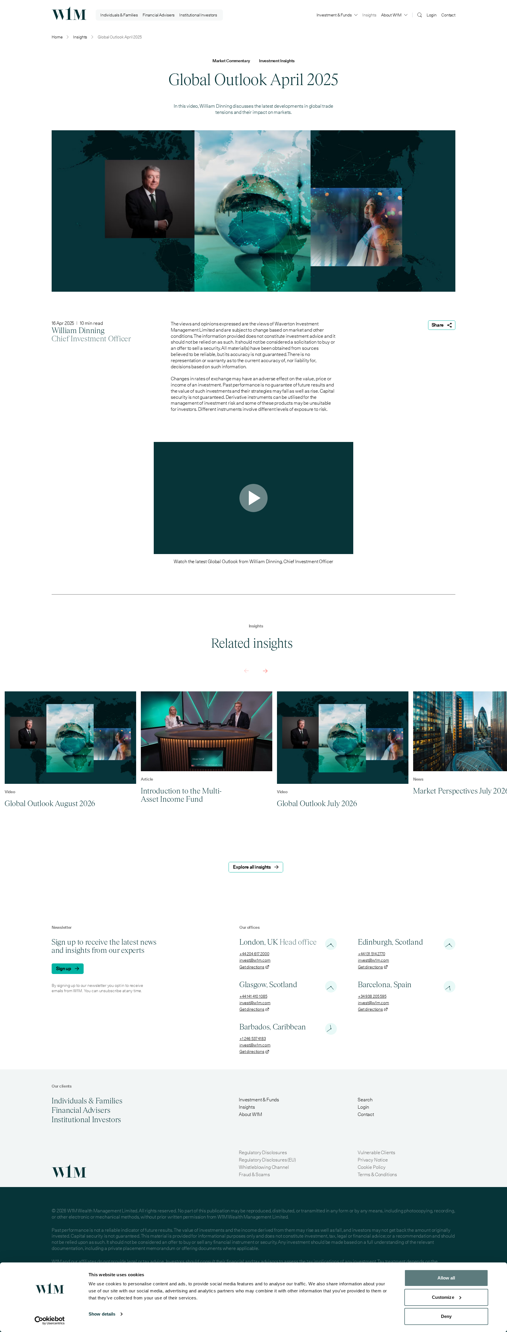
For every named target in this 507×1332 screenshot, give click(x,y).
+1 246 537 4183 (252, 1038)
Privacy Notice (373, 1160)
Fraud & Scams (254, 1174)
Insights (369, 15)
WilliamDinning (78, 331)
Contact (448, 15)
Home (57, 37)
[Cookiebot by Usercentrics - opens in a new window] (49, 1320)
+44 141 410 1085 (253, 996)
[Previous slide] (246, 671)
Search (365, 1100)
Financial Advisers (159, 15)
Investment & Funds (334, 15)
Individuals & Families (119, 15)
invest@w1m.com (255, 960)
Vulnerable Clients (376, 1152)
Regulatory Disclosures (263, 1152)
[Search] (419, 14)
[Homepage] (69, 13)
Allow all (446, 1277)
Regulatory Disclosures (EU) (267, 1160)
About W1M (391, 15)
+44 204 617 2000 (254, 953)
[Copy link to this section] (297, 643)
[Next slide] (265, 671)
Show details (102, 1313)
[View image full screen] (253, 211)
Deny (446, 1316)
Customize (443, 1297)
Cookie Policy (372, 1167)
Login (432, 15)
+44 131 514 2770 (371, 953)
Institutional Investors (198, 15)
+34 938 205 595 (372, 996)
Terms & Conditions (377, 1174)
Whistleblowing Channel (264, 1167)
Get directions (251, 967)
